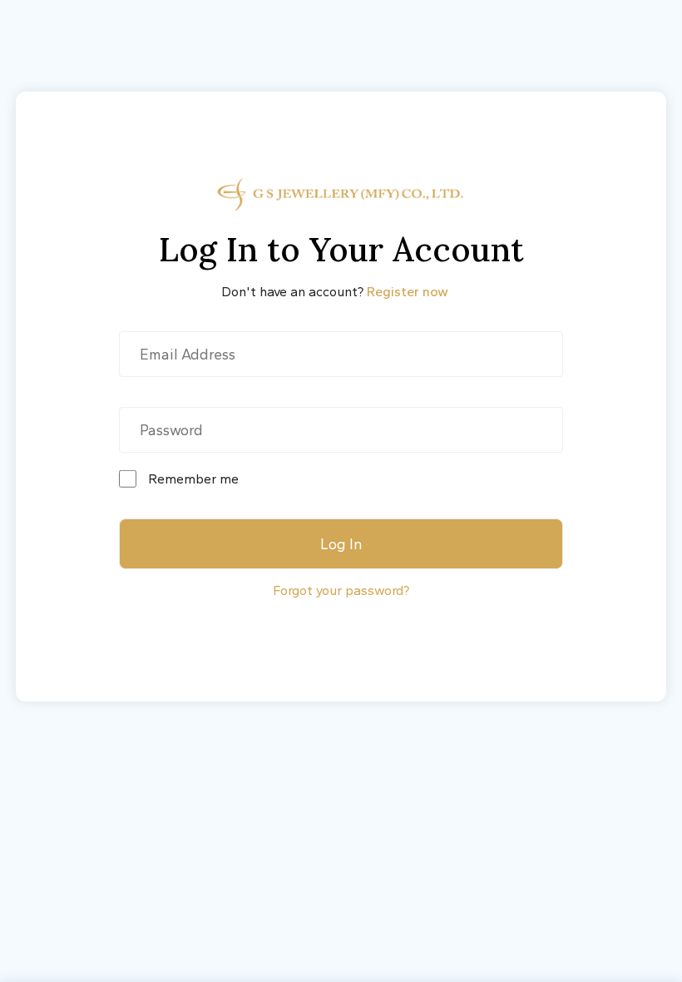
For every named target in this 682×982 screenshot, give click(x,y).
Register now (407, 292)
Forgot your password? (341, 590)
